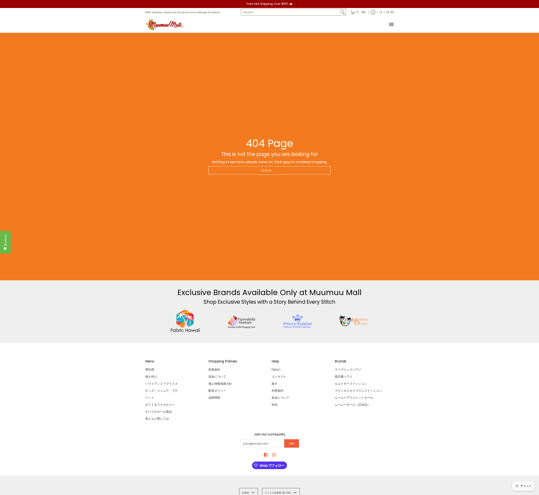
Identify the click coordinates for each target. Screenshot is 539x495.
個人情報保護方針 (220, 384)
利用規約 (214, 369)
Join (292, 443)
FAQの (276, 369)
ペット (149, 397)
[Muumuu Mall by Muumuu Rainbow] (165, 24)
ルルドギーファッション (351, 384)
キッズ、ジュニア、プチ (161, 391)
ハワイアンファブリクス (161, 384)
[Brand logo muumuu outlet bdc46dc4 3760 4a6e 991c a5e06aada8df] (354, 321)
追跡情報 (214, 397)
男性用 (149, 369)
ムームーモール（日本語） (352, 405)
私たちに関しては (157, 418)
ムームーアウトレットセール (354, 397)
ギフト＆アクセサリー (160, 405)
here (287, 162)
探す (275, 384)
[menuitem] (358, 12)
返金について (217, 376)
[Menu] (391, 24)
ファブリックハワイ (348, 369)
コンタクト (279, 376)
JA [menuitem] (380, 12)
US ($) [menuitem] (390, 12)
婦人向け (151, 376)
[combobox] (290, 12)
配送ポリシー (217, 391)
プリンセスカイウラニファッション (358, 391)
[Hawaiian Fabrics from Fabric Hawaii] (185, 321)
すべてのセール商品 (158, 412)
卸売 (275, 405)
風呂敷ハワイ (343, 376)
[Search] (342, 12)
